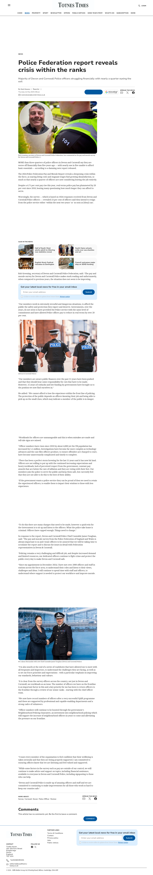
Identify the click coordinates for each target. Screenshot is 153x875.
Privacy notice (65, 296)
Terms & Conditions (55, 833)
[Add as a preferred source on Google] (111, 92)
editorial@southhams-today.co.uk (18, 865)
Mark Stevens (25, 89)
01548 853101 (18, 860)
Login (143, 6)
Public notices (52, 843)
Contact (50, 835)
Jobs (49, 840)
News (20, 54)
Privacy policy (52, 838)
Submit (88, 292)
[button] (9, 5)
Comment (90, 819)
